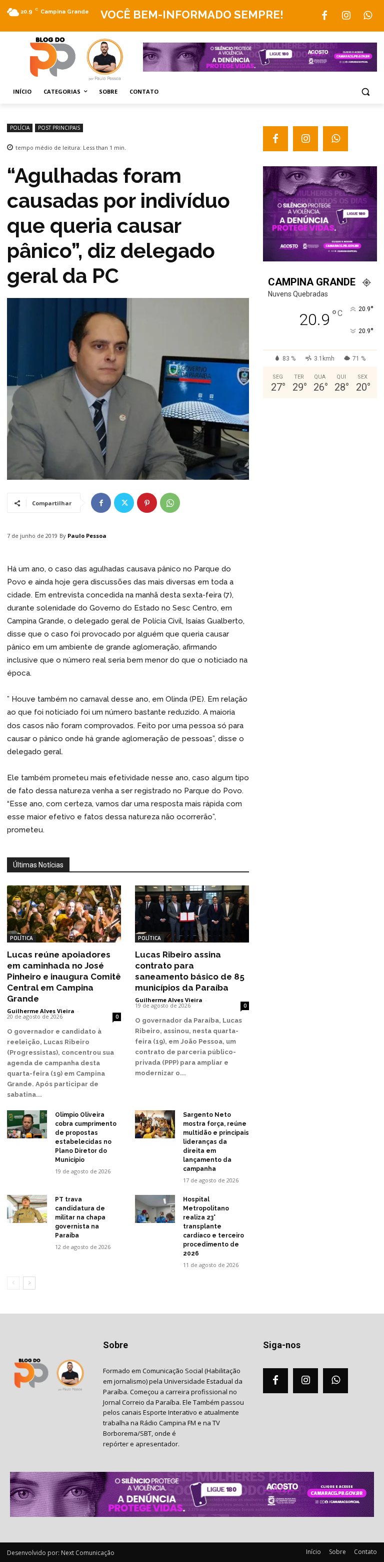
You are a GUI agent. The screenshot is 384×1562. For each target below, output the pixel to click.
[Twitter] (124, 503)
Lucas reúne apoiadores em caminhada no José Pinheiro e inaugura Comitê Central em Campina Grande (64, 977)
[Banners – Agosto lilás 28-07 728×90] (260, 69)
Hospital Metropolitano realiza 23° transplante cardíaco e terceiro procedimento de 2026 (213, 1226)
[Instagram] (346, 16)
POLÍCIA (20, 127)
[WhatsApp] (367, 16)
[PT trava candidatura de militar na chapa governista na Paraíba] (27, 1209)
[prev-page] (13, 1283)
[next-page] (29, 1283)
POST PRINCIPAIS (59, 127)
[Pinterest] (147, 503)
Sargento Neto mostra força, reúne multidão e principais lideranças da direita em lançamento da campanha (216, 1141)
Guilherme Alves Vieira (40, 1011)
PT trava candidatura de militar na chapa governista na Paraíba (80, 1217)
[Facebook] (324, 16)
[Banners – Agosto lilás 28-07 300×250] (320, 259)
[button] (365, 92)
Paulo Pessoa (87, 535)
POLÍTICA (21, 938)
